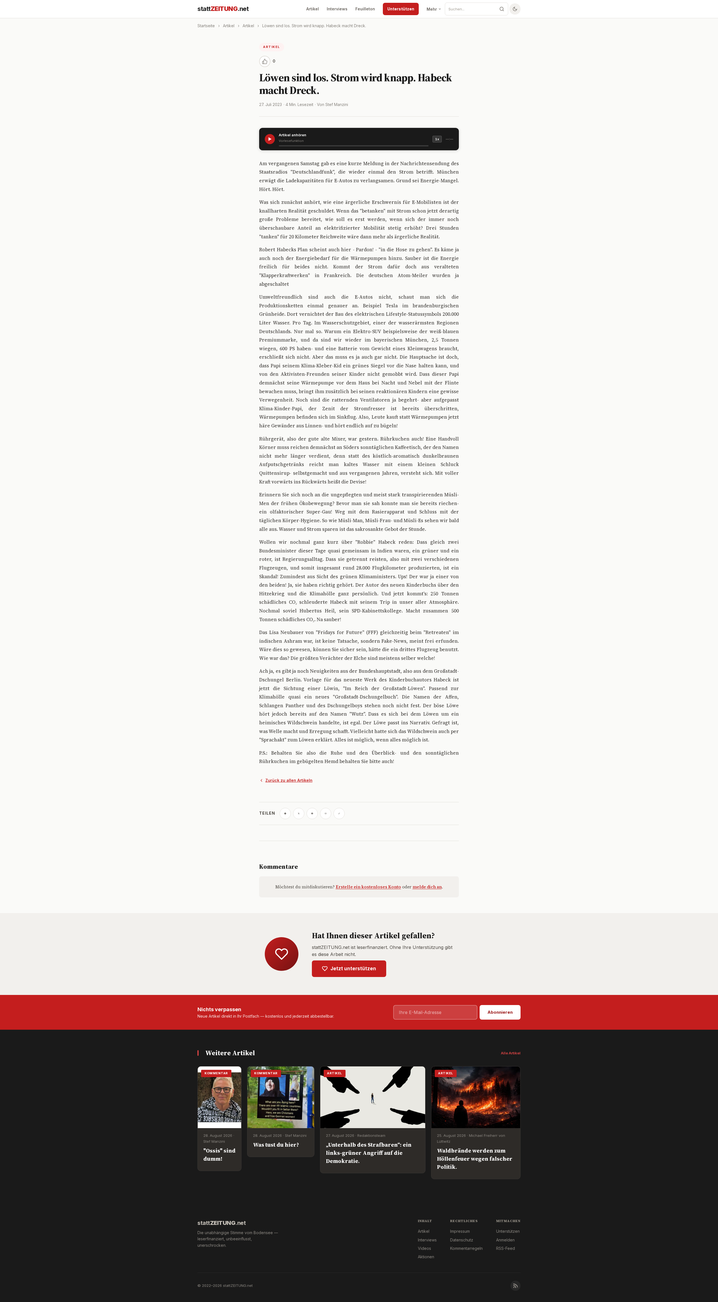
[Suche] (502, 9)
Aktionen (426, 1256)
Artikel (312, 8)
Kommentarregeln (466, 1248)
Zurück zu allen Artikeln (288, 780)
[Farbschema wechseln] (515, 9)
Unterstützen (400, 8)
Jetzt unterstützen (353, 968)
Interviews (337, 8)
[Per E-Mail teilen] (325, 813)
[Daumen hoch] (264, 61)
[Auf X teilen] (298, 813)
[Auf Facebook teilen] (312, 813)
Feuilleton (365, 8)
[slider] (354, 145)
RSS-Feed (505, 1248)
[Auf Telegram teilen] (285, 813)
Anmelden (505, 1240)
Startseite (206, 25)
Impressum (460, 1231)
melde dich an (427, 887)
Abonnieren (500, 1012)
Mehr (432, 9)
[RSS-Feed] (515, 1286)
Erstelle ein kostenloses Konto (368, 887)
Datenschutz (461, 1240)
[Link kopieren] (339, 813)
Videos (424, 1248)
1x (437, 139)
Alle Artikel (511, 1053)
